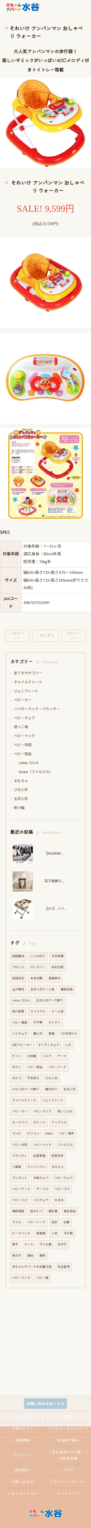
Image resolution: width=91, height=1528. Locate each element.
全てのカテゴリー (28, 673)
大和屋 (31, 1056)
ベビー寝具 (66, 1133)
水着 (66, 1222)
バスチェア (41, 1200)
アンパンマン (36, 1167)
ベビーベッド (24, 736)
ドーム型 (58, 1011)
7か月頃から (69, 1033)
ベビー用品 (23, 754)
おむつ (16, 1078)
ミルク (47, 1056)
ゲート (62, 1056)
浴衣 (54, 1222)
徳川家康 (18, 1011)
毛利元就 (57, 967)
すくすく (55, 1022)
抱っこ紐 (21, 727)
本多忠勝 (36, 978)
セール (28, 1244)
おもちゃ (21, 781)
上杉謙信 (18, 989)
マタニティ (19, 1156)
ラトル (16, 1222)
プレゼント (19, 1178)
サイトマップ (68, 1494)
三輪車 (16, 1167)
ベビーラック (42, 1111)
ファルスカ (65, 1144)
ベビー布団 (23, 745)
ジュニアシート (26, 691)
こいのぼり (38, 956)
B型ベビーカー (22, 1045)
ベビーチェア (24, 718)
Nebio (49, 1133)
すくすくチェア (48, 1045)
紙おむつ (36, 1211)
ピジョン (33, 1133)
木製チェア (41, 1178)
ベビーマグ (62, 1189)
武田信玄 (18, 978)
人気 (55, 1233)
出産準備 (39, 1156)
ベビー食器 (19, 1022)
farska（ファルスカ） (36, 772)
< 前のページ (17, 636)
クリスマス (38, 1011)
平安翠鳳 (58, 956)
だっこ (16, 1056)
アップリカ (59, 1122)
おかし (16, 1067)
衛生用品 (70, 1211)
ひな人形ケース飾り (25, 1089)
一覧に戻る (45, 636)
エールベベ (19, 1122)
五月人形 (21, 799)
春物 (30, 1255)
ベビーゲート (21, 1189)
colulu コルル (29, 763)
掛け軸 (19, 808)
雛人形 (37, 1033)
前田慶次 (18, 956)
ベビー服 (42, 1278)
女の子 (62, 1244)
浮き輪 (68, 1233)
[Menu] (83, 7)
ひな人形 (21, 790)
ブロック (18, 967)
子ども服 (45, 1244)
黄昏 (52, 1033)
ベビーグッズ (21, 1278)
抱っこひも (65, 1111)
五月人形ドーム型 (42, 989)
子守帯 (37, 1022)
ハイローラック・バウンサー (37, 709)
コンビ (16, 1133)
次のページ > (74, 636)
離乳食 (53, 1211)
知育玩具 (57, 1156)
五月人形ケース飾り (49, 1000)
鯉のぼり (51, 1089)
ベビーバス (19, 1200)
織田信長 (67, 989)
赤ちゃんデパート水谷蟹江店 (32, 1266)
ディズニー (37, 967)
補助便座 (18, 1211)
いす (68, 1045)
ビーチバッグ (21, 1233)
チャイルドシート (28, 682)
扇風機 (41, 1233)
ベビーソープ (36, 1222)
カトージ (39, 1122)
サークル (42, 1189)
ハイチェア (19, 1033)
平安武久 (33, 1078)
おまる (59, 1200)
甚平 (15, 1244)
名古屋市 (64, 1266)
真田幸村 (55, 978)
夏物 (42, 1255)
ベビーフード (57, 1067)
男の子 (16, 1255)
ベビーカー (23, 700)
